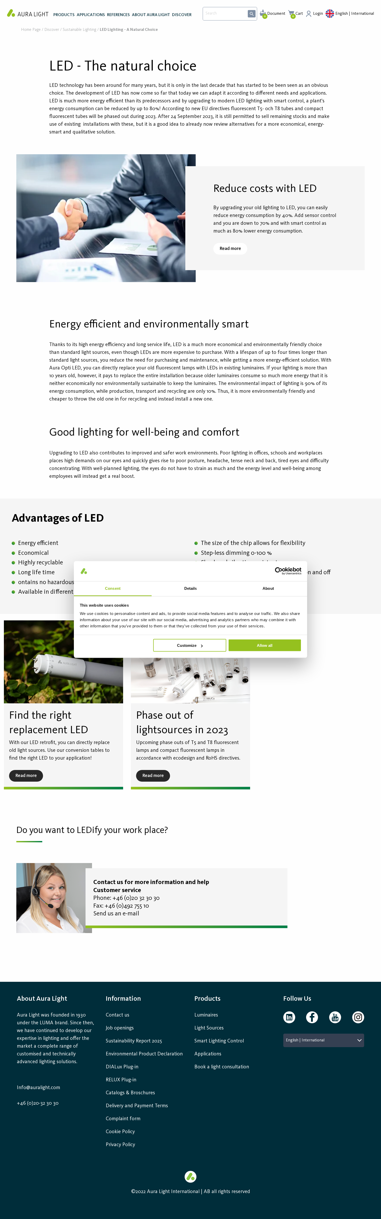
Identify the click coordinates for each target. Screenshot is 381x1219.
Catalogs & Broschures (130, 1093)
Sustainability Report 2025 (134, 1041)
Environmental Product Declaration (144, 1054)
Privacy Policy (120, 1144)
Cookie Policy (120, 1131)
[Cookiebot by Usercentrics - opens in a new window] (278, 571)
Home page (31, 30)
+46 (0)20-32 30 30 (38, 1103)
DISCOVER (182, 15)
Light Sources (209, 1028)
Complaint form (123, 1119)
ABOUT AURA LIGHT (151, 15)
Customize (186, 645)
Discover (51, 30)
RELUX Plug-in (121, 1080)
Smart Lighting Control (219, 1041)
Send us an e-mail (116, 914)
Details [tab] (190, 588)
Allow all (264, 645)
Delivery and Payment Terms (137, 1106)
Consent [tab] (113, 588)
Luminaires (206, 1015)
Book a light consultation (221, 1067)
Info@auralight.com (38, 1087)
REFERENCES (118, 15)
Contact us (117, 1015)
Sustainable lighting (79, 30)
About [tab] (268, 588)
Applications (207, 1054)
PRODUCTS (64, 15)
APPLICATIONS (91, 15)
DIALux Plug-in (122, 1067)
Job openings (120, 1028)
